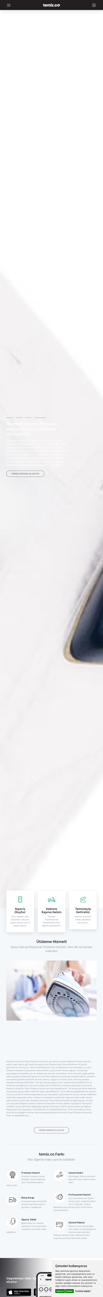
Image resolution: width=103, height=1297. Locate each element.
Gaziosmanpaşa (40, 417)
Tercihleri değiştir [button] (82, 1291)
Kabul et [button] (60, 1291)
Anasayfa (9, 417)
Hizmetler (19, 417)
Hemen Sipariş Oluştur (25, 474)
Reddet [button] (69, 1291)
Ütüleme (29, 417)
